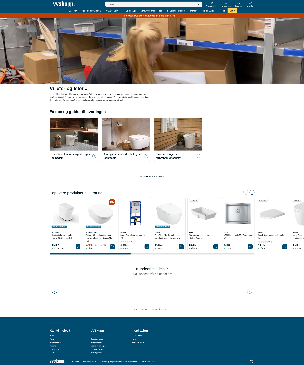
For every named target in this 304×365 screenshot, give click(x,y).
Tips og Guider (208, 11)
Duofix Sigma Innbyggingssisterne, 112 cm (133, 236)
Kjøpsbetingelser (97, 339)
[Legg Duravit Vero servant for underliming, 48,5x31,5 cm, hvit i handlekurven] (215, 246)
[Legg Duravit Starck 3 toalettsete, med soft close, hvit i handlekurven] (284, 246)
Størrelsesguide (138, 342)
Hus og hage (130, 11)
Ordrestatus (54, 349)
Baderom (73, 11)
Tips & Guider (137, 335)
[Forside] (64, 4)
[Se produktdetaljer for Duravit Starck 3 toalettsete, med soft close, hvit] (272, 213)
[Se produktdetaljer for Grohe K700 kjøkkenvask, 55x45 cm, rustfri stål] (238, 213)
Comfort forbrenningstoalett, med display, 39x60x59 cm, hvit (64, 236)
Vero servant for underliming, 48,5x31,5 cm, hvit (200, 236)
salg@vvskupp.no (147, 362)
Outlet (232, 11)
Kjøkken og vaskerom (91, 11)
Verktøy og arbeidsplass (151, 11)
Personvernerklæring (99, 349)
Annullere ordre (55, 342)
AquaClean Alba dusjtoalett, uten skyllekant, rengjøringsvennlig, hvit (168, 236)
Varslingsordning (97, 353)
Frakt (52, 335)
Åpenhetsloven (96, 342)
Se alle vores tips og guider (152, 176)
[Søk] (199, 4)
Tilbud (222, 11)
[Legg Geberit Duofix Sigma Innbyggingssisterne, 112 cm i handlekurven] (147, 246)
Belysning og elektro (176, 11)
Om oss (94, 335)
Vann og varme (113, 11)
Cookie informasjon (98, 346)
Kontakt (53, 346)
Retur (52, 339)
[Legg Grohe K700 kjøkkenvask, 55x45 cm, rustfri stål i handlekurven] (250, 246)
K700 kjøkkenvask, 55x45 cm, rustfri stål (238, 236)
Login (52, 353)
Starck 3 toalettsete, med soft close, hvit (272, 236)
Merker (193, 11)
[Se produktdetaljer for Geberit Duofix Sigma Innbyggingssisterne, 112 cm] (135, 213)
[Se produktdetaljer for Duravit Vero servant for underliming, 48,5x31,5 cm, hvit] (204, 213)
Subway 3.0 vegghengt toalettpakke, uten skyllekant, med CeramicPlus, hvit (100, 238)
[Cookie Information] (251, 361)
